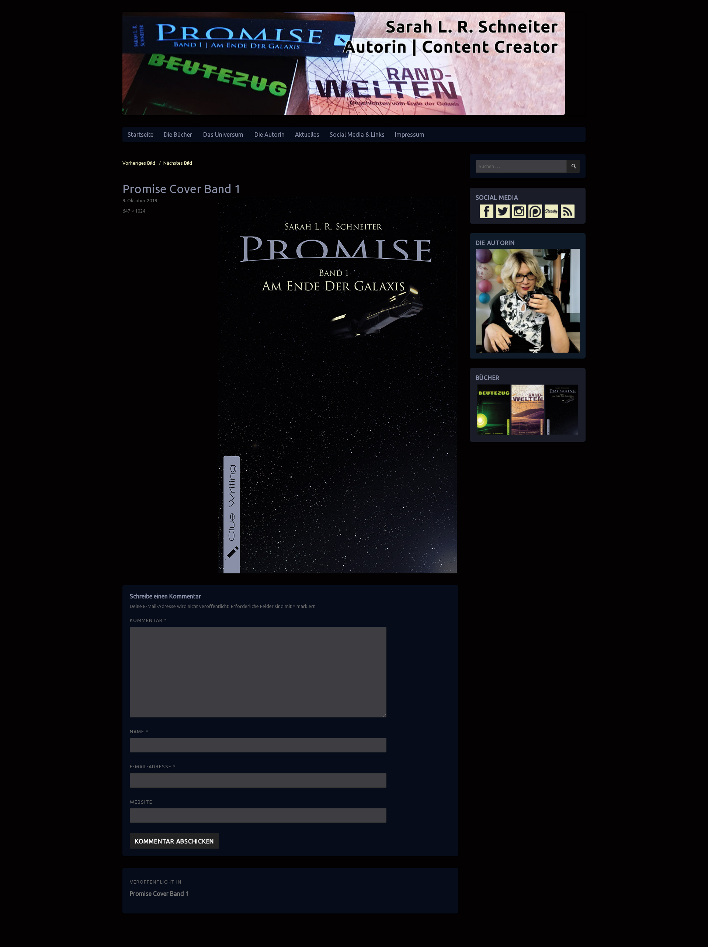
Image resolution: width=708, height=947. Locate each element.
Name (139, 731)
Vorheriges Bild (138, 162)
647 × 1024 (133, 210)
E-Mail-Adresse (153, 766)
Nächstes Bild (177, 162)
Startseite (140, 134)
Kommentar (148, 620)
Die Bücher (178, 134)
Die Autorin (269, 134)
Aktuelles (307, 134)
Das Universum (223, 134)
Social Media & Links (357, 134)
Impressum (409, 134)
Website (141, 801)
